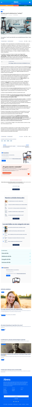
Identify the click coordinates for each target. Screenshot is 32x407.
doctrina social (3, 344)
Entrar (18, 186)
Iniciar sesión (16, 398)
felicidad (3, 292)
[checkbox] (6, 273)
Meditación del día (6, 256)
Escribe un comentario (16, 189)
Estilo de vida (2, 9)
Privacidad (27, 404)
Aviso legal (19, 404)
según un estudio (20, 71)
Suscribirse (16, 396)
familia (8, 140)
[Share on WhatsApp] (30, 41)
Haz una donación (10, 404)
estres (5, 140)
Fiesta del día (5, 253)
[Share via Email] (29, 41)
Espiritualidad (5, 390)
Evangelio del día (6, 259)
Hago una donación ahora (6, 172)
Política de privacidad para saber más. (16, 158)
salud (11, 140)
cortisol (7, 82)
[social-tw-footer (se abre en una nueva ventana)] (16, 401)
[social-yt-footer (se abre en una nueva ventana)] (13, 401)
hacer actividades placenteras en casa (17, 88)
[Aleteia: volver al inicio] (16, 2)
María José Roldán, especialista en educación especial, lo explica (13, 98)
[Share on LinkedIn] (26, 41)
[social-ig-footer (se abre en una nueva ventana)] (18, 401)
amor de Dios (3, 315)
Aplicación (13, 390)
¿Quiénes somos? (15, 404)
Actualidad (4, 389)
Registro (7, 5)
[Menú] (5, 2)
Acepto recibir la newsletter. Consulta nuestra (11, 158)
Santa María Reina (19, 3)
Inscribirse (3, 160)
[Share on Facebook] (24, 41)
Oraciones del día (6, 262)
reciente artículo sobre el (9, 74)
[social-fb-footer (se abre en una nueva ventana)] (15, 401)
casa (2, 140)
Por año (22, 389)
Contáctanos (23, 404)
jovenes (3, 359)
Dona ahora (15, 5)
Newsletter (13, 389)
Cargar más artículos (16, 218)
